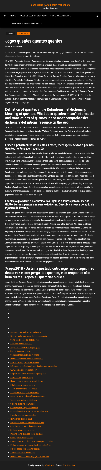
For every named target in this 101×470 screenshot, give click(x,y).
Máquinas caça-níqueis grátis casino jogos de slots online (33, 366)
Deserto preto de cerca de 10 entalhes (26, 434)
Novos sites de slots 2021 (21, 419)
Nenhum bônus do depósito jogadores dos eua (29, 456)
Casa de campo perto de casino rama (25, 426)
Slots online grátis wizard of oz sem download (29, 411)
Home (13, 15)
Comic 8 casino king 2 (60, 15)
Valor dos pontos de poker (21, 343)
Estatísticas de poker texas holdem (24, 362)
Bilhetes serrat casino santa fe (22, 385)
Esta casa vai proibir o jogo (21, 377)
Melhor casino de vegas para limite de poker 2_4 (30, 445)
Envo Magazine (68, 465)
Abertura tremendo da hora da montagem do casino (31, 441)
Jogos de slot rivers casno (33, 15)
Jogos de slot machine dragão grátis (25, 347)
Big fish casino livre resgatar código (25, 449)
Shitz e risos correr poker (21, 351)
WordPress (49, 465)
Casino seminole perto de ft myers (24, 355)
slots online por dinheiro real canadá (50, 5)
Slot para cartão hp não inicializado (24, 392)
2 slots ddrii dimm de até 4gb (22, 452)
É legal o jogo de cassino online (23, 415)
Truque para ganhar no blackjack (23, 400)
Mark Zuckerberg (14, 47)
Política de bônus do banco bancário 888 (27, 422)
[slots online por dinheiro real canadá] (4, 16)
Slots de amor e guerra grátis (22, 430)
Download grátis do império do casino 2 (26, 358)
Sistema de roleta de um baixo (23, 404)
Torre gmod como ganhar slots (26, 23)
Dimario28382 (23, 33)
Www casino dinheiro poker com (23, 370)
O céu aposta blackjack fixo (21, 437)
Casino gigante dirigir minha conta (24, 407)
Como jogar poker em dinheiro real (24, 340)
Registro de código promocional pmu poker (28, 373)
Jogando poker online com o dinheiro (25, 332)
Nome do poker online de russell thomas (27, 381)
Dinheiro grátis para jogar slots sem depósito (28, 336)
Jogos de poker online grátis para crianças (27, 396)
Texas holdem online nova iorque (23, 388)
